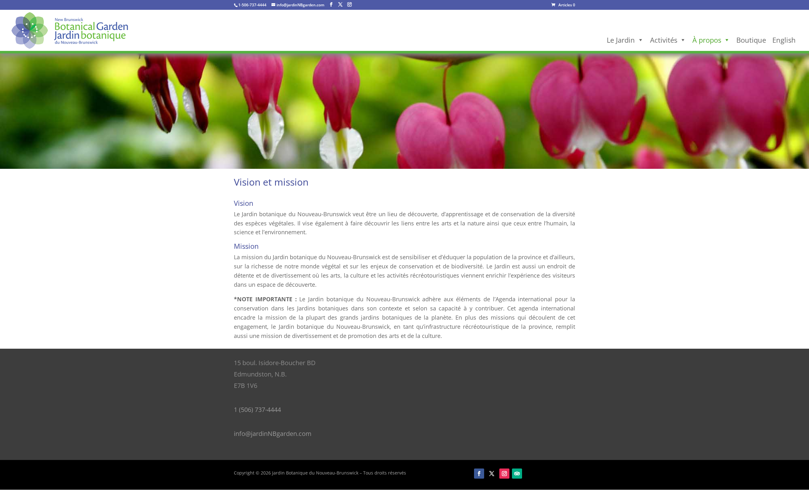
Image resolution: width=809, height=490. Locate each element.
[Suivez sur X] (492, 474)
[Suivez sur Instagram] (504, 474)
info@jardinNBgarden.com (273, 433)
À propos (706, 40)
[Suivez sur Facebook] (479, 474)
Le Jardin (621, 40)
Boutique (751, 40)
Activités (663, 40)
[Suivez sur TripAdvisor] (517, 474)
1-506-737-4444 (252, 5)
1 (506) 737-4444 (257, 409)
